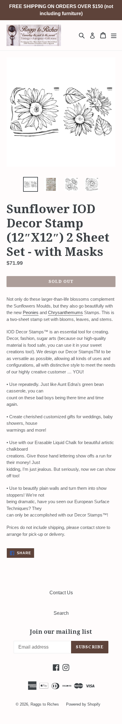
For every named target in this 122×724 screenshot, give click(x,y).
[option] (30, 184)
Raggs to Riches (44, 704)
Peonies (30, 312)
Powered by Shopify (83, 704)
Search (61, 613)
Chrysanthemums (65, 312)
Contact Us (61, 592)
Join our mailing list (61, 632)
